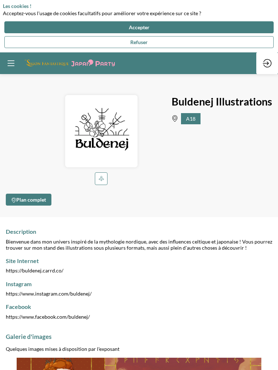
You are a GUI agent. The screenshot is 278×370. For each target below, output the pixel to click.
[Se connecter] (267, 63)
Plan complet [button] (31, 199)
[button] (101, 178)
